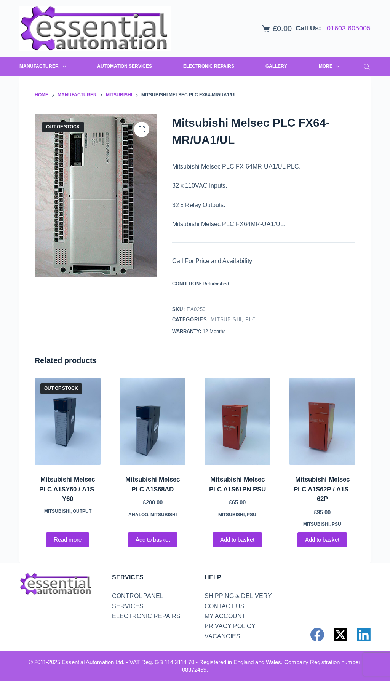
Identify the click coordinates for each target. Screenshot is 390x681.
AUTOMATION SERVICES (124, 66)
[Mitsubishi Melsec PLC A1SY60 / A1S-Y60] (68, 422)
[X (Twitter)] (340, 634)
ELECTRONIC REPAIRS (208, 66)
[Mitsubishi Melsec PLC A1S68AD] (152, 422)
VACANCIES (222, 636)
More (325, 66)
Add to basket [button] (153, 539)
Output (82, 511)
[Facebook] (317, 634)
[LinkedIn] (364, 634)
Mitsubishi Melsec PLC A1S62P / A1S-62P (322, 489)
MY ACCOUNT (225, 616)
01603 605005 (349, 28)
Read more (68, 539)
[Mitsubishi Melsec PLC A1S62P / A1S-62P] (322, 422)
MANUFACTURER (39, 66)
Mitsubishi (226, 319)
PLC (250, 319)
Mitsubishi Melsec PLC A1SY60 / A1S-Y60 (67, 489)
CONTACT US (225, 606)
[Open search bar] (367, 67)
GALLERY (276, 66)
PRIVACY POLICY (230, 626)
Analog (138, 514)
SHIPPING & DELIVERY (238, 596)
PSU (251, 514)
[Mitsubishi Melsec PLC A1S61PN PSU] (237, 422)
